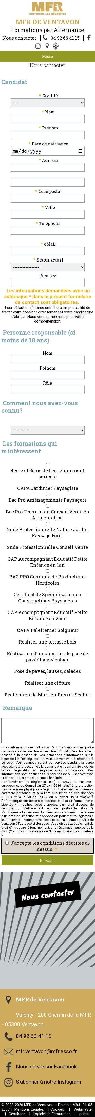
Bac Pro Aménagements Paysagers (48, 500)
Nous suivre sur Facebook (46, 1067)
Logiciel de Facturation (52, 1114)
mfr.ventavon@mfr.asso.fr (46, 1051)
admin (84, 1114)
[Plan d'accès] (48, 46)
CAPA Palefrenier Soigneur (47, 630)
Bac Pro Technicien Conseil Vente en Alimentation (47, 515)
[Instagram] (38, 46)
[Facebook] (89, 38)
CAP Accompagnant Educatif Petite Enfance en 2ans (48, 615)
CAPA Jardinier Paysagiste (47, 488)
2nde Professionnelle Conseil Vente (47, 547)
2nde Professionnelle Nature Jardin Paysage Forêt (47, 532)
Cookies (57, 1109)
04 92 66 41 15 (65, 38)
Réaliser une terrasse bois (47, 642)
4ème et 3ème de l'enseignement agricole (48, 473)
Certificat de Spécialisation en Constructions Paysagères (48, 597)
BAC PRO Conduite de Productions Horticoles (47, 580)
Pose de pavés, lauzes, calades (47, 671)
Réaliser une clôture (47, 683)
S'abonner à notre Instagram (48, 1082)
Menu (47, 56)
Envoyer (47, 860)
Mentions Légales (29, 1109)
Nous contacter (19, 38)
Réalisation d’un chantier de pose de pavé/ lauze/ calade (47, 656)
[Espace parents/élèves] (57, 46)
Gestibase (17, 1114)
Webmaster (83, 1109)
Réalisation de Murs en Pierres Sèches (48, 695)
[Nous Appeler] (46, 38)
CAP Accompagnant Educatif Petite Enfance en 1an (48, 562)
